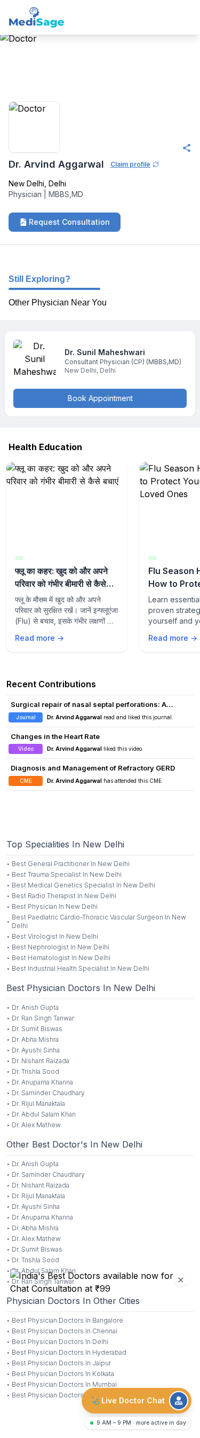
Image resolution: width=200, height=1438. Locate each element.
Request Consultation (69, 221)
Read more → (39, 637)
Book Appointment (100, 398)
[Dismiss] (180, 1280)
